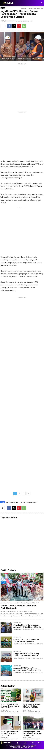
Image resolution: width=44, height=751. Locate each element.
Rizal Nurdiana (9, 21)
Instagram (27, 742)
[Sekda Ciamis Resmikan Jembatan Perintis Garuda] (22, 587)
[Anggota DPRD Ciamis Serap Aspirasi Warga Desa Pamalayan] (6, 670)
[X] (14, 26)
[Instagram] (25, 742)
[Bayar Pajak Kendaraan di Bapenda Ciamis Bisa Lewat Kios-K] (11, 723)
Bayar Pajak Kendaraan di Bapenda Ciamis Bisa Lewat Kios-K (10, 733)
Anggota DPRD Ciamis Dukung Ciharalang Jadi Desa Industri (26, 655)
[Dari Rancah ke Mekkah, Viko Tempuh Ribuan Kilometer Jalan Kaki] (33, 695)
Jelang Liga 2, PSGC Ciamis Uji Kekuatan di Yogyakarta (26, 640)
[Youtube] (39, 742)
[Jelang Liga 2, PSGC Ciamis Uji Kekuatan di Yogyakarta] (6, 642)
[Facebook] (9, 26)
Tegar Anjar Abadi (15, 603)
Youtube (42, 742)
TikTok (35, 742)
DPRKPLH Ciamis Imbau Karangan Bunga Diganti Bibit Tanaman (10, 706)
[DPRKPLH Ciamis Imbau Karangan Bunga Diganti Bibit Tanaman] (11, 695)
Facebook (20, 742)
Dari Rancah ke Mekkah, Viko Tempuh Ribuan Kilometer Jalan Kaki (32, 706)
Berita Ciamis (4, 603)
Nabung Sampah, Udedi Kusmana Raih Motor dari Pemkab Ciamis (32, 733)
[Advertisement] (22, 87)
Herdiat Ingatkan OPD (12, 502)
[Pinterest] (19, 26)
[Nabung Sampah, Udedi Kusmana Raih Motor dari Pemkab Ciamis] (33, 723)
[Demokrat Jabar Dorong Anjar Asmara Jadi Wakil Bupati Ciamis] (6, 627)
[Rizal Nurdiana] (2, 21)
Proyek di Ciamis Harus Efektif (28, 502)
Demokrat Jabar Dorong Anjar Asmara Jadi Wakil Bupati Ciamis (27, 626)
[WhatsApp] (24, 26)
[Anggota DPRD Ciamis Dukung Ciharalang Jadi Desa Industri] (6, 656)
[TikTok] (32, 742)
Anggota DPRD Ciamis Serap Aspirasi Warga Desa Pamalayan (27, 669)
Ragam (3, 8)
